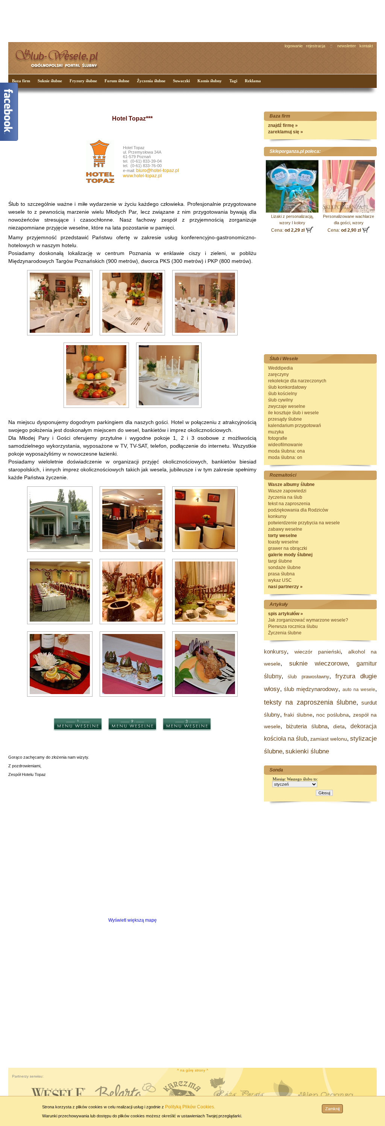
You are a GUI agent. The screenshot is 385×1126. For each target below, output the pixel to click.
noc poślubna (332, 715)
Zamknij (332, 1108)
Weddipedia (280, 368)
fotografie (277, 438)
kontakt (366, 46)
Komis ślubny (209, 80)
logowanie (294, 46)
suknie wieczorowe (318, 663)
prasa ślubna (281, 574)
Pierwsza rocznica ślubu (293, 626)
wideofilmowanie (285, 444)
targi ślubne (280, 561)
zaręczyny (278, 374)
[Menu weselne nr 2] (132, 739)
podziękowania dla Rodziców (298, 510)
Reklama (253, 80)
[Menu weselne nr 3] (187, 739)
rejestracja (315, 46)
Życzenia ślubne (151, 80)
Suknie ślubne (50, 80)
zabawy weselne (285, 529)
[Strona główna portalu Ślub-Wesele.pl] (61, 56)
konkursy (277, 516)
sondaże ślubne (284, 567)
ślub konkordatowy (287, 387)
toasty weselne (283, 542)
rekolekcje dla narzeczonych (297, 380)
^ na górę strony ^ (192, 1070)
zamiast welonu (328, 739)
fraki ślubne (298, 715)
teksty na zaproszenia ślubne (310, 702)
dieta (339, 726)
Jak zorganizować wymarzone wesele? (308, 620)
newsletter (346, 46)
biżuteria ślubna (306, 726)
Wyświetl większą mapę (132, 920)
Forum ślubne (117, 80)
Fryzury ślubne (83, 80)
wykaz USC (280, 580)
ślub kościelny (282, 393)
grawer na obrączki (287, 548)
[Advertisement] (149, 20)
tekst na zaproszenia (289, 503)
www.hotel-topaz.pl (142, 175)
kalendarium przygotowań (294, 425)
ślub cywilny (280, 400)
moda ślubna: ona (286, 451)
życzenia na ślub (285, 497)
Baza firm (21, 80)
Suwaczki (181, 80)
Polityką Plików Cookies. (190, 1106)
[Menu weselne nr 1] (78, 739)
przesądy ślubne (285, 419)
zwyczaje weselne (286, 406)
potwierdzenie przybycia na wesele (304, 522)
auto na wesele (359, 689)
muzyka (276, 432)
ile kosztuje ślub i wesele (293, 412)
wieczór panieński (317, 652)
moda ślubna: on (285, 457)
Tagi (233, 80)
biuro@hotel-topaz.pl (157, 170)
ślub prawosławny (308, 676)
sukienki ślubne (307, 751)
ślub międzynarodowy (311, 689)
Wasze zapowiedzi (287, 491)
